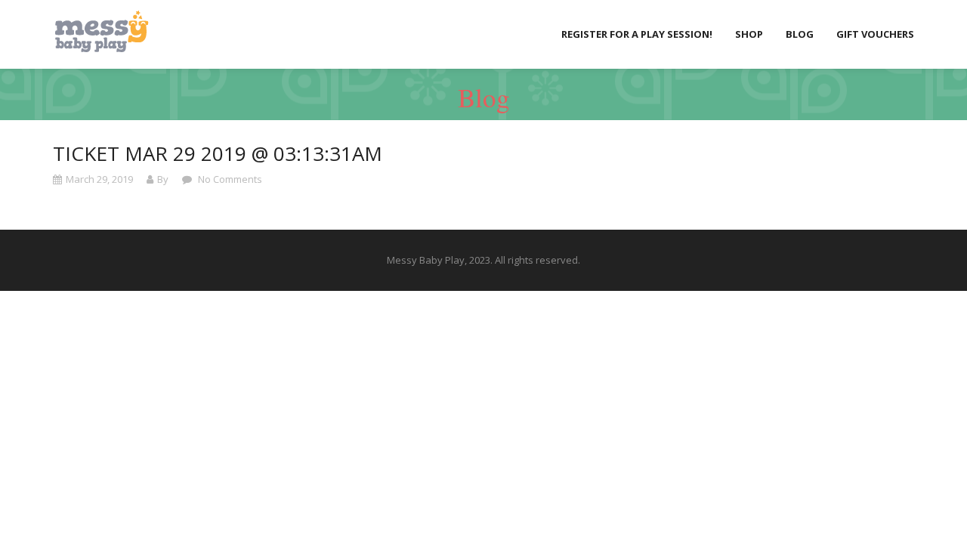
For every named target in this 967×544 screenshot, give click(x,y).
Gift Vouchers (875, 34)
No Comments (229, 179)
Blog (800, 34)
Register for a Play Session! (636, 34)
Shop (749, 34)
